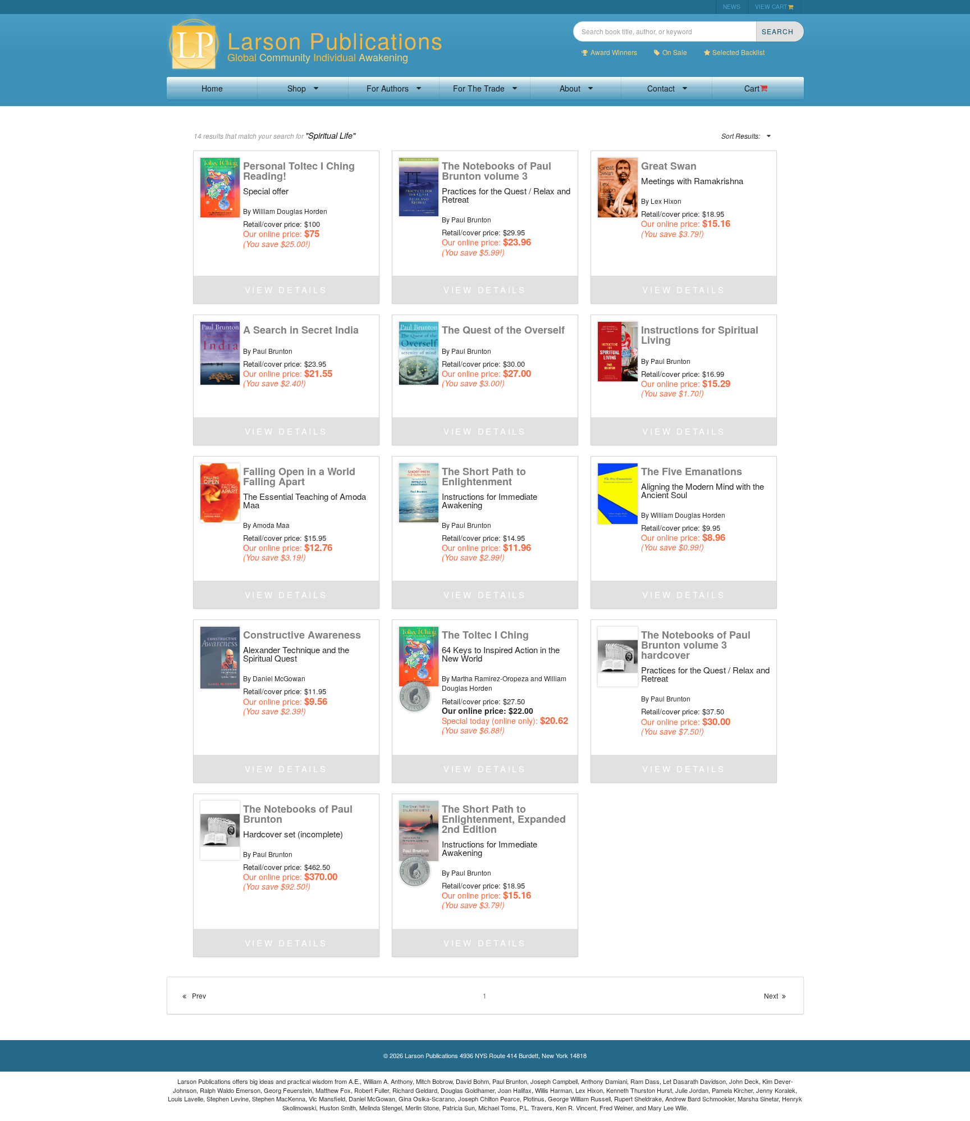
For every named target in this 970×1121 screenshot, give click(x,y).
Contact (661, 88)
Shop (296, 88)
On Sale (674, 52)
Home (212, 88)
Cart (751, 88)
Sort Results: (740, 135)
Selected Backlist (738, 52)
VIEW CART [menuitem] (771, 6)
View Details (286, 289)
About (570, 88)
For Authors (388, 88)
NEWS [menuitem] (731, 6)
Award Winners (614, 52)
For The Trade (479, 88)
